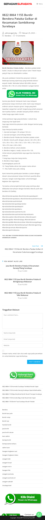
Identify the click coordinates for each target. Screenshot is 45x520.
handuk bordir (6, 425)
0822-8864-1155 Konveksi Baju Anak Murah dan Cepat (19, 398)
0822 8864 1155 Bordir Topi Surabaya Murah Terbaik (18, 401)
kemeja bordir (6, 440)
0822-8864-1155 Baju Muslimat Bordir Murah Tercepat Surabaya (22, 394)
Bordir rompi (6, 417)
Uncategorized (6, 485)
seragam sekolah (7, 482)
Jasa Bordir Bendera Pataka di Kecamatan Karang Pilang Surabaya (22, 267)
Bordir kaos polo (7, 413)
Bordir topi (5, 421)
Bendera (8, 36)
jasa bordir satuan (8, 432)
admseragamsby (11, 33)
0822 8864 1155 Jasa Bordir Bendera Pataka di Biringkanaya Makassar (22, 280)
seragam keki (6, 459)
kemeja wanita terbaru (9, 444)
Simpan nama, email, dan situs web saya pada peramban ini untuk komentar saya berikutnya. (22, 355)
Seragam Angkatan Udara (10, 455)
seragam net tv (7, 466)
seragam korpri (7, 463)
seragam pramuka (8, 474)
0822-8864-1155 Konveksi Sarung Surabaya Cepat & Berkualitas (21, 390)
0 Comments (20, 36)
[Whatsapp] (39, 514)
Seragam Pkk (6, 470)
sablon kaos (6, 447)
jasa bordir (5, 429)
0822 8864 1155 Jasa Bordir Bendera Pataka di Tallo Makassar (22, 294)
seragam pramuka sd (8, 478)
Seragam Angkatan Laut (9, 451)
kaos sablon (6, 436)
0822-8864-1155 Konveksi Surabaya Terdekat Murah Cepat (20, 386)
